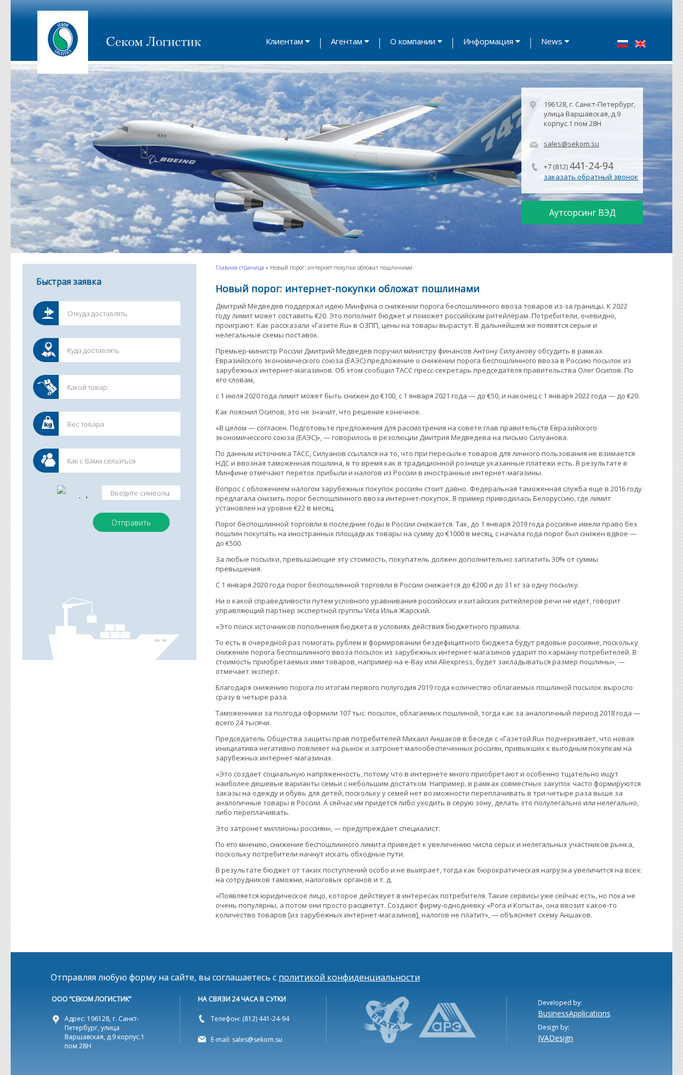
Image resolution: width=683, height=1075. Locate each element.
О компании (412, 41)
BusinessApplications (574, 1013)
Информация (488, 41)
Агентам (346, 41)
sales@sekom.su (571, 143)
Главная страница (240, 267)
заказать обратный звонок (591, 177)
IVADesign (555, 1038)
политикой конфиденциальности (349, 977)
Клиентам (284, 41)
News (551, 41)
